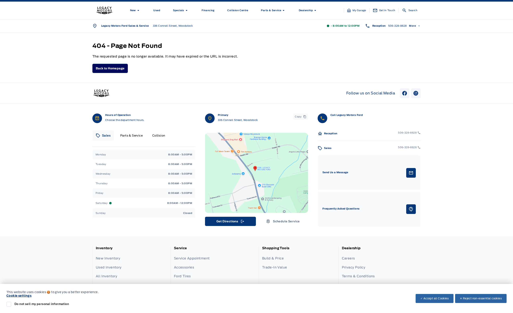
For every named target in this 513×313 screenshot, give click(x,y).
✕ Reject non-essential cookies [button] (481, 298)
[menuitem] (135, 10)
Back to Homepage (110, 68)
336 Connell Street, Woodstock (173, 25)
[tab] (103, 135)
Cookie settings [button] (18, 296)
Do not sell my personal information (41, 304)
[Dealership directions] (256, 173)
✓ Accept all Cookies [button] (434, 298)
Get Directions (230, 222)
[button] (356, 10)
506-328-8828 (397, 25)
